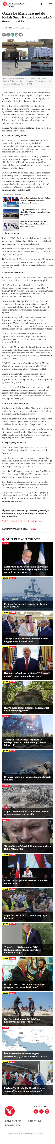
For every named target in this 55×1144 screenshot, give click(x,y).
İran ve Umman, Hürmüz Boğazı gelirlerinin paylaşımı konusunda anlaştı (25, 1055)
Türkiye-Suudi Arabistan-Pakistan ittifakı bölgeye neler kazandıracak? (26, 640)
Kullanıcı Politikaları (13, 1125)
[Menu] (50, 4)
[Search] (41, 4)
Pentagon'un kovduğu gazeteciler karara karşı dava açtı (25, 605)
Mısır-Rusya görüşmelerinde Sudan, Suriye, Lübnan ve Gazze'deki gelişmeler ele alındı (35, 200)
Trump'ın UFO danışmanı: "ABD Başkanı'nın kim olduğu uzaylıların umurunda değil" (22, 950)
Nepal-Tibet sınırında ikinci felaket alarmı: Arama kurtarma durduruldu (26, 813)
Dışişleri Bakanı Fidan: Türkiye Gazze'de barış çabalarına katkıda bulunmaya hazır (33, 224)
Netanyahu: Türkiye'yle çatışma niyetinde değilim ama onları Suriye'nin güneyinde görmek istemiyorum (26, 570)
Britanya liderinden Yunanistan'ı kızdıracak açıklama (27, 778)
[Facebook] (36, 1111)
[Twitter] (41, 1111)
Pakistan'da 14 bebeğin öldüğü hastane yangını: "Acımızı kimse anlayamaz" (24, 1089)
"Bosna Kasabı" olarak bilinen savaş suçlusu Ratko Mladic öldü (27, 847)
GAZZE (33, 529)
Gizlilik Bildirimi (34, 1121)
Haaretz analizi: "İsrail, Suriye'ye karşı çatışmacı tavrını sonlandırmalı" (24, 986)
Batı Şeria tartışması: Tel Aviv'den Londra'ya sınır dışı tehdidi (22, 1020)
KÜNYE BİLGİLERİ (13, 1121)
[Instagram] (47, 1111)
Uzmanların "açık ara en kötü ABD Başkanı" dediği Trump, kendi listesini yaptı (27, 674)
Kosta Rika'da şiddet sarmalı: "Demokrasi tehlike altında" (26, 882)
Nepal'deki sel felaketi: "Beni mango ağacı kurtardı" (26, 917)
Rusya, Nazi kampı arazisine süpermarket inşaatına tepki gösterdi (26, 709)
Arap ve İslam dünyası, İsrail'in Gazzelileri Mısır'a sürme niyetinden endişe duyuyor (35, 212)
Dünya (5, 543)
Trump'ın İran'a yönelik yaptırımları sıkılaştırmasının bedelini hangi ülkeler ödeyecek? (25, 743)
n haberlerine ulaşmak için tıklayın (23, 521)
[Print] (21, 35)
